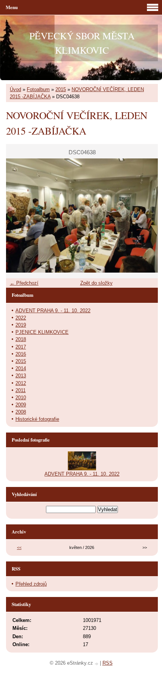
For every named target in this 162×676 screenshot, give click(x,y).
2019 (20, 325)
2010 (20, 397)
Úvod (15, 89)
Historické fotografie (37, 419)
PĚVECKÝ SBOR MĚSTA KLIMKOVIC (81, 42)
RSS (107, 663)
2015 (60, 89)
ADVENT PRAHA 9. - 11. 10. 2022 (52, 310)
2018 (20, 339)
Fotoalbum (38, 89)
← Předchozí (24, 283)
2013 (20, 375)
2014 (20, 368)
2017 (20, 347)
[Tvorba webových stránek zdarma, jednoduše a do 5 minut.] (97, 663)
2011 (20, 390)
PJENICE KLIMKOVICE (42, 332)
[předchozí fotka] (18, 215)
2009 (20, 405)
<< (19, 547)
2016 (20, 354)
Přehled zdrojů (31, 584)
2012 (20, 383)
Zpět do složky (96, 283)
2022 (20, 318)
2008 (20, 412)
